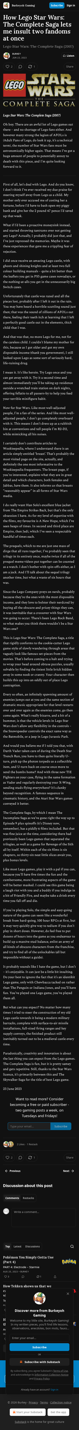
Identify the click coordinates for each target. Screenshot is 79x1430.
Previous (15, 1171)
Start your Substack (29, 1412)
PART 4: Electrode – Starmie (21, 1267)
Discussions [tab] (32, 1246)
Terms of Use (60, 1370)
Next (66, 1171)
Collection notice (61, 1402)
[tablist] (19, 1198)
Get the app (58, 1412)
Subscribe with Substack (42, 1362)
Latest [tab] (17, 1246)
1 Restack (32, 1144)
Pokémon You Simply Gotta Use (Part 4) (28, 1259)
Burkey (16, 53)
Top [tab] (7, 1246)
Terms (44, 1402)
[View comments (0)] (20, 66)
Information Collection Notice (51, 1374)
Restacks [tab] (28, 1198)
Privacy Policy (41, 1378)
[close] (68, 1294)
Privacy (33, 1402)
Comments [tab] (12, 1198)
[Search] (72, 1246)
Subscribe (57, 5)
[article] (39, 1267)
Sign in (71, 5)
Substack (20, 1422)
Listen (70, 56)
